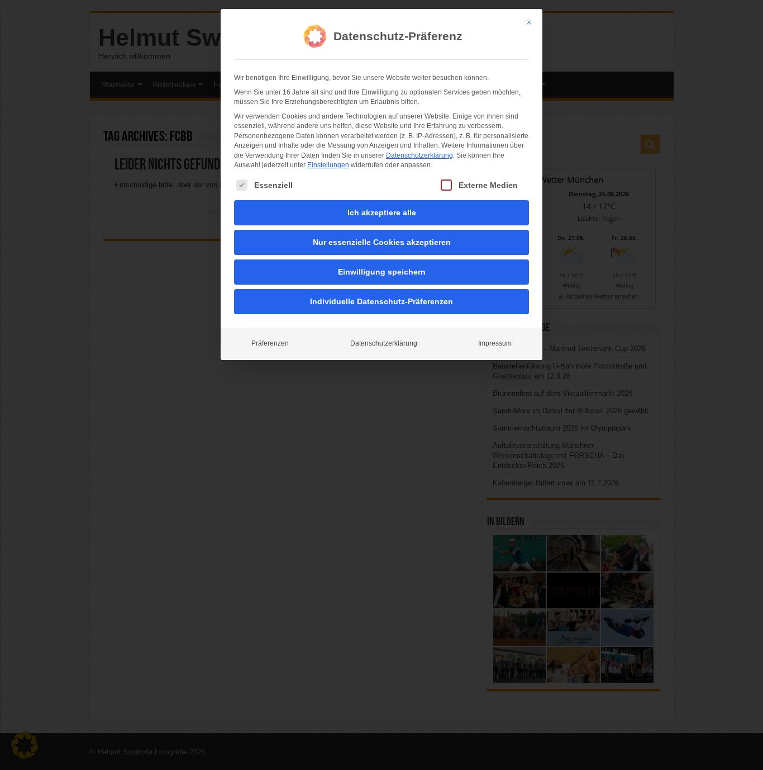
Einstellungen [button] (328, 165)
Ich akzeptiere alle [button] (381, 212)
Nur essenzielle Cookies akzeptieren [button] (382, 242)
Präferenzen (270, 343)
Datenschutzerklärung (419, 155)
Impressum (495, 343)
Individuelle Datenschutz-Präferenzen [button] (381, 301)
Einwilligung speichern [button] (382, 271)
